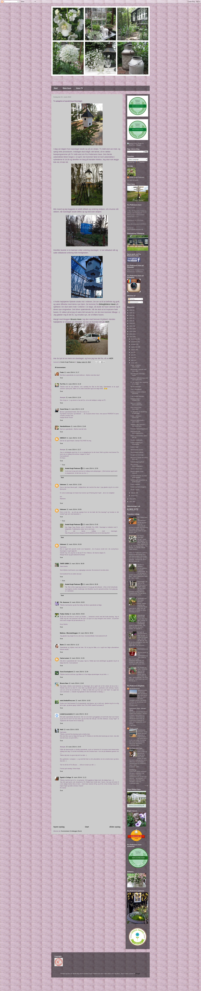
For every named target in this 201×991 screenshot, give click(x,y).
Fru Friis (63, 384)
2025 (131, 313)
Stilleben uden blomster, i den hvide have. (138, 425)
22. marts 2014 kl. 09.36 (90, 584)
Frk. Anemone (64, 602)
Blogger (138, 973)
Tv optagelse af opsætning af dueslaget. (139, 412)
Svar (61, 378)
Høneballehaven (65, 426)
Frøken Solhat (64, 614)
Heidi (61, 729)
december (134, 339)
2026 (131, 310)
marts (133, 363)
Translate (142, 162)
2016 (131, 331)
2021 (131, 318)
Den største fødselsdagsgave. (137, 465)
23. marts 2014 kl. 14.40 (73, 747)
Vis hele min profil (132, 180)
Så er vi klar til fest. (136, 469)
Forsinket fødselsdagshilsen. (139, 429)
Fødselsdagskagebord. (137, 462)
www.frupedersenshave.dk (135, 229)
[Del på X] (100, 362)
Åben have (67, 88)
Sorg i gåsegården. (136, 389)
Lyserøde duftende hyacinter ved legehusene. (139, 378)
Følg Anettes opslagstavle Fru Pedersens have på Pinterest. (135, 271)
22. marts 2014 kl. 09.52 (85, 633)
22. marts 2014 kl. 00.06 (74, 509)
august (133, 349)
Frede (62, 372)
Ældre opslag (114, 827)
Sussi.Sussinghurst (66, 671)
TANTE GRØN (64, 563)
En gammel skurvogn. (137, 455)
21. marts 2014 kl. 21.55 (73, 438)
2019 (131, 323)
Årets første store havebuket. (136, 408)
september (134, 347)
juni (132, 355)
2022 (131, 315)
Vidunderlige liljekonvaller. (141, 616)
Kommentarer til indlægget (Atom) (71, 831)
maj (132, 357)
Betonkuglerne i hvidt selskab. (137, 472)
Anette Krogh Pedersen (72, 468)
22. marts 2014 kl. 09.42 (77, 614)
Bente (62, 644)
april (132, 360)
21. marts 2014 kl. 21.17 (71, 372)
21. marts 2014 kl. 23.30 (74, 484)
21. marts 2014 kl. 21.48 (78, 426)
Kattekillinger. (135, 447)
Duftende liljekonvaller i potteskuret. (138, 421)
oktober (133, 344)
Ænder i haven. (135, 489)
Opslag (132, 299)
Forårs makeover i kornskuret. (136, 416)
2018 (131, 326)
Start (56, 88)
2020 (131, 321)
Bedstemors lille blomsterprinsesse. (137, 432)
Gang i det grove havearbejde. (136, 366)
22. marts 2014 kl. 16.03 (83, 700)
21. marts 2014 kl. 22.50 (90, 468)
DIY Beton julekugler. (140, 536)
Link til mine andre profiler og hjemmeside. (142, 751)
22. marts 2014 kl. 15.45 (76, 683)
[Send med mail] (96, 362)
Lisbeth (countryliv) (66, 714)
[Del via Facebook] (102, 362)
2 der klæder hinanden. (137, 396)
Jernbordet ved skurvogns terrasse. (141, 600)
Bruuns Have (76, 319)
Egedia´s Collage (65, 777)
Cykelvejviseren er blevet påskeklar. (138, 392)
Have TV (79, 88)
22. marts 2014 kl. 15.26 (77, 658)
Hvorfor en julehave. (140, 565)
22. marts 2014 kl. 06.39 (74, 544)
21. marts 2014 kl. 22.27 (73, 449)
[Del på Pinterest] (104, 362)
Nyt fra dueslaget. (136, 386)
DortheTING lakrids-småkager (138, 771)
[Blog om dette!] (98, 362)
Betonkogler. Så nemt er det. (142, 582)
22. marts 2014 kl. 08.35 (77, 602)
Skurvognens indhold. (137, 452)
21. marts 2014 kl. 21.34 (73, 397)
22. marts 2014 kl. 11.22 (71, 644)
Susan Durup (64, 409)
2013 (131, 499)
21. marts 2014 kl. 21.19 (73, 384)
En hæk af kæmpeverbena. (142, 633)
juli (132, 352)
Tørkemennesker (142, 690)
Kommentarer (134, 302)
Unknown (63, 484)
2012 (131, 501)
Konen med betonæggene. (139, 487)
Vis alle (146, 785)
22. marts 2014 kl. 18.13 (80, 714)
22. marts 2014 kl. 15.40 (80, 671)
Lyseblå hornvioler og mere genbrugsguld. (139, 476)
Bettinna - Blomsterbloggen (69, 633)
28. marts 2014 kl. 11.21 (79, 777)
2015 (131, 334)
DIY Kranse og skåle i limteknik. (142, 668)
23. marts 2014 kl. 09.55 (71, 729)
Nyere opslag (58, 827)
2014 (131, 336)
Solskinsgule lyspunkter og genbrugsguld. (139, 480)
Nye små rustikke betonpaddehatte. (137, 404)
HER (107, 322)
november (134, 342)
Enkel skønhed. (135, 484)
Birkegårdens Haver (107, 304)
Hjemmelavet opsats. (137, 449)
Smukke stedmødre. (137, 440)
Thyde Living (133, 728)
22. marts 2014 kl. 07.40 (90, 524)
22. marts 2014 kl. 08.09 (76, 563)
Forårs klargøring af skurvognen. (136, 443)
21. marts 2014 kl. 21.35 (76, 409)
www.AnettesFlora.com (67, 700)
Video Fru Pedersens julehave (138, 553)
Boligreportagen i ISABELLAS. (136, 399)
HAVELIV (63, 438)
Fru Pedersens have (135, 748)
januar (133, 495)
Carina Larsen (64, 658)
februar (133, 493)
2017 (131, 329)
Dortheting (132, 770)
